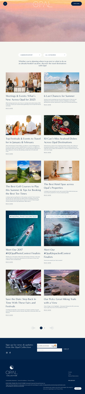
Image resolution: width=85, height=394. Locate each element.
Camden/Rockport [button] (27, 55)
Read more (9, 108)
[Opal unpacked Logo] (42, 3)
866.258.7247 (71, 380)
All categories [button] (51, 55)
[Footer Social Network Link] (7, 353)
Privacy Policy (31, 380)
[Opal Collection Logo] (36, 370)
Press (69, 374)
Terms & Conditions (22, 380)
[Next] (51, 328)
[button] (5, 4)
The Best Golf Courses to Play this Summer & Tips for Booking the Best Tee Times (23, 190)
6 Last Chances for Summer (59, 95)
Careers (70, 372)
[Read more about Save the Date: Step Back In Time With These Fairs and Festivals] (23, 283)
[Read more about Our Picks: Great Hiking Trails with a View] (61, 283)
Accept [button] (78, 388)
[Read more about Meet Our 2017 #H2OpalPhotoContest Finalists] (23, 228)
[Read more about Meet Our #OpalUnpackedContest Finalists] (61, 228)
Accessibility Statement (11, 380)
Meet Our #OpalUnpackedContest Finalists (57, 253)
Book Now (76, 3)
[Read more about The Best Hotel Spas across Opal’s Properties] (61, 171)
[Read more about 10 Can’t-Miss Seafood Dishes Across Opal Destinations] (61, 125)
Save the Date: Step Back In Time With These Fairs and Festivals (21, 303)
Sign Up (66, 349)
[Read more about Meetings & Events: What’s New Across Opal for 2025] (23, 82)
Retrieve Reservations (73, 376)
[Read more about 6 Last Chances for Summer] (61, 82)
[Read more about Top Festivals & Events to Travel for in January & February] (23, 125)
